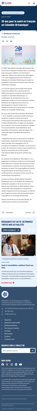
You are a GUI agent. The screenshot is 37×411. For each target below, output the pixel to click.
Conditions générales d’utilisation (24, 408)
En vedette (6, 259)
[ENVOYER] (32, 350)
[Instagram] (11, 364)
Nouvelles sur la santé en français (18, 259)
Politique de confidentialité (8, 408)
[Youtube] (20, 364)
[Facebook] (2, 364)
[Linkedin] (16, 364)
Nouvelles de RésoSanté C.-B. (13, 13)
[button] (34, 3)
